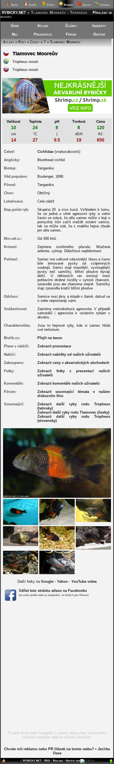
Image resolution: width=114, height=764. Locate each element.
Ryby (22, 42)
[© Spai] (20, 536)
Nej (14, 34)
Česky (35, 42)
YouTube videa (84, 581)
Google (47, 581)
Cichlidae (45, 152)
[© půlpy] (93, 510)
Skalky (86, 4)
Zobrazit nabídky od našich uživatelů (69, 354)
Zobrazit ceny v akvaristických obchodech (73, 363)
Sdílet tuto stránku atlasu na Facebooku (53, 591)
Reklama (58, 760)
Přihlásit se (102, 12)
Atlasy (42, 26)
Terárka (104, 4)
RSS (47, 760)
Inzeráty (99, 26)
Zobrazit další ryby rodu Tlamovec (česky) (73, 412)
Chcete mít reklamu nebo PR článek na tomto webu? (49, 749)
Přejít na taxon (49, 338)
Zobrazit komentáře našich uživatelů (68, 383)
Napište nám (73, 760)
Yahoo (62, 581)
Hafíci (14, 4)
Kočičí (32, 4)
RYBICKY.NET (14, 12)
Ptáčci (50, 4)
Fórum (71, 34)
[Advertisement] (57, 668)
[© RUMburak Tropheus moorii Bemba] (20, 512)
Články (71, 26)
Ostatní (99, 34)
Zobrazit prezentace (54, 346)
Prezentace (43, 34)
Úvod (15, 26)
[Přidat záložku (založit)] (3, 761)
